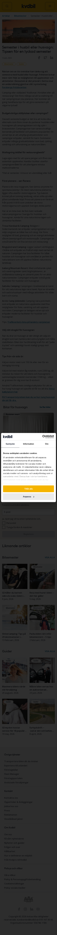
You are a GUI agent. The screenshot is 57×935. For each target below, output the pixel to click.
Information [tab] (28, 444)
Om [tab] (46, 444)
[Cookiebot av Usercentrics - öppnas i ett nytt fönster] (42, 436)
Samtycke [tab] (10, 444)
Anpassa (27, 496)
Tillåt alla (28, 489)
